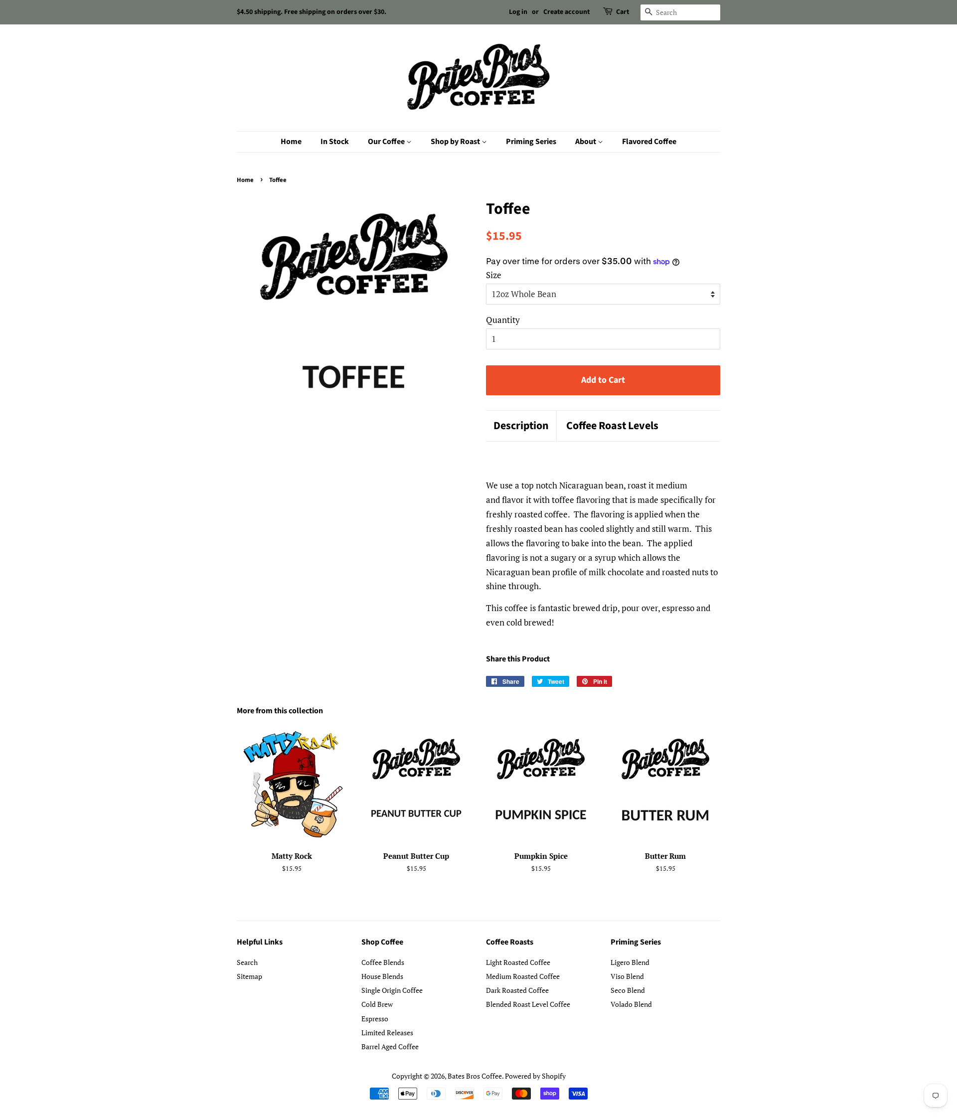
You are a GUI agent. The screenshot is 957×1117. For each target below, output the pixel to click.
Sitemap (249, 976)
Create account (566, 12)
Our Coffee (387, 141)
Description (521, 426)
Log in (518, 12)
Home (291, 141)
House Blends (382, 976)
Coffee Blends (382, 962)
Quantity (503, 319)
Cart (622, 12)
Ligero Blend (630, 962)
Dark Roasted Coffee (517, 990)
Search (247, 962)
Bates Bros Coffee (475, 1076)
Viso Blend (627, 976)
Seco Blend (628, 990)
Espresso (374, 1018)
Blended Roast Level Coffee (528, 1004)
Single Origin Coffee (392, 990)
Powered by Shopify (535, 1076)
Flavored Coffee (649, 141)
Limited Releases (387, 1032)
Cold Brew (377, 1004)
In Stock (334, 141)
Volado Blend (631, 1004)
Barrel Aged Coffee (390, 1046)
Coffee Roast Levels (612, 426)
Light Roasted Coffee (518, 962)
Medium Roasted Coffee (523, 976)
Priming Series (531, 141)
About (586, 141)
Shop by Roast (456, 141)
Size (493, 275)
